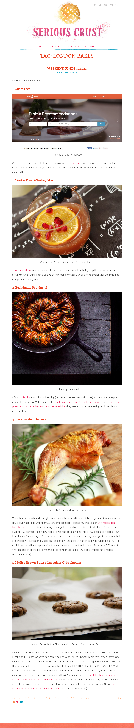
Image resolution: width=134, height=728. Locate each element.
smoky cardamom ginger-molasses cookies (78, 401)
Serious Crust (68, 22)
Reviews (73, 46)
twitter (100, 5)
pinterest (105, 5)
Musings (90, 46)
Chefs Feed (74, 163)
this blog (25, 397)
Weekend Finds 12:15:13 (67, 68)
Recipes (57, 46)
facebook (94, 5)
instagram (111, 5)
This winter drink (21, 270)
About (42, 46)
